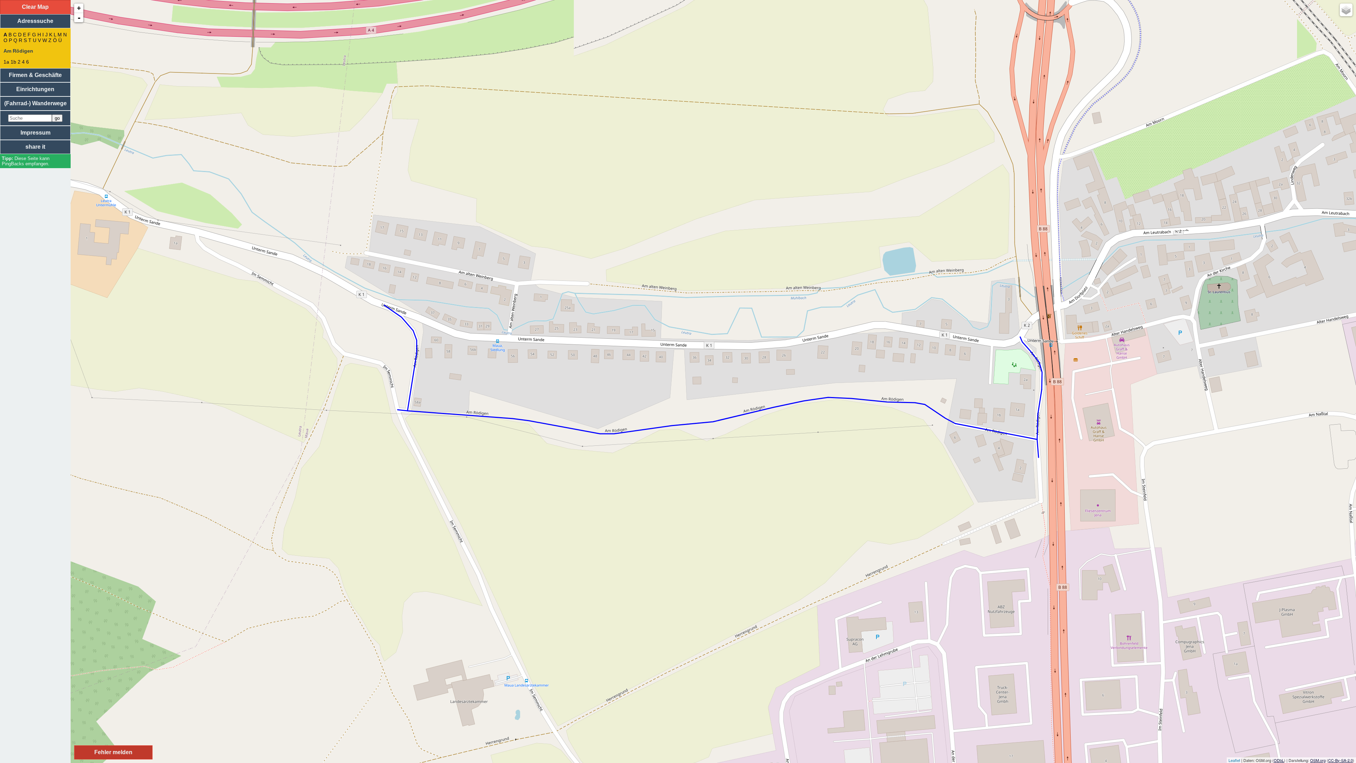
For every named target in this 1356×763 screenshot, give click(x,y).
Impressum (35, 133)
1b (13, 62)
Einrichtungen (35, 89)
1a (6, 62)
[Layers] (1346, 10)
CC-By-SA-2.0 (1340, 760)
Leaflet (1234, 760)
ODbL (1279, 760)
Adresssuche (35, 21)
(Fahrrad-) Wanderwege (35, 103)
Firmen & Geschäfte (35, 75)
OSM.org (1318, 760)
